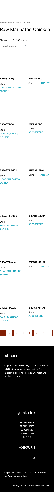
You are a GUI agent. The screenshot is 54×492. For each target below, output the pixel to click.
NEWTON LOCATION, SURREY (11, 89)
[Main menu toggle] (48, 6)
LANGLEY (44, 83)
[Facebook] (20, 458)
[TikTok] (34, 458)
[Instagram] (27, 458)
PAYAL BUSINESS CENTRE (9, 135)
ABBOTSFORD (35, 132)
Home (3, 22)
